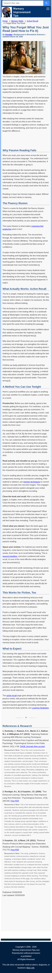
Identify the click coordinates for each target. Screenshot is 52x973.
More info (30, 968)
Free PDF (15, 801)
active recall (11, 696)
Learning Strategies (40, 708)
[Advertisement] (26, 141)
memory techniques (31, 482)
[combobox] (22, 3)
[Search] (46, 3)
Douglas (8, 34)
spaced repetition (10, 556)
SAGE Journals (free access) (32, 746)
